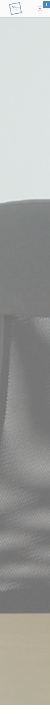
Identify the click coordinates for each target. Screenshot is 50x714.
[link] (46, 4)
